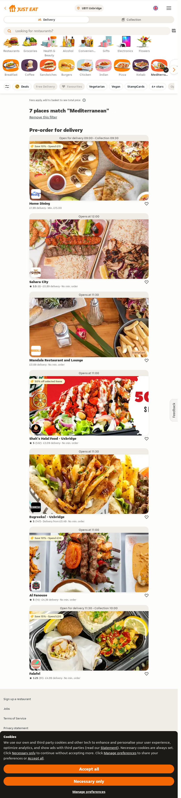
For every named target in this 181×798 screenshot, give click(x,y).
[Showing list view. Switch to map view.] (173, 31)
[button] (21, 8)
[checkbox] (11, 68)
